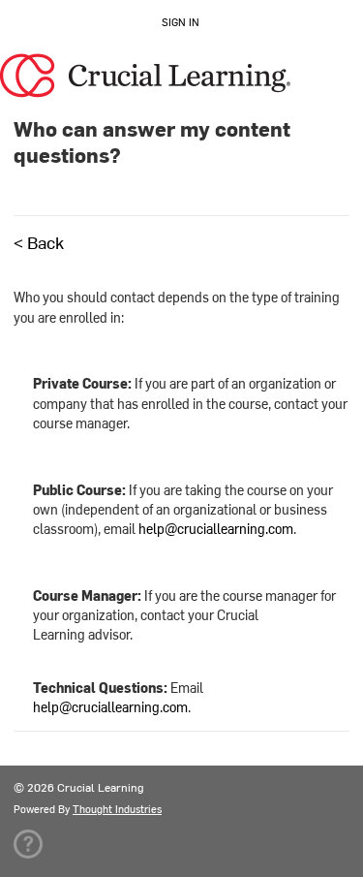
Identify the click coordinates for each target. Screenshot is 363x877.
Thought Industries (117, 808)
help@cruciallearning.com (215, 528)
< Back (39, 242)
